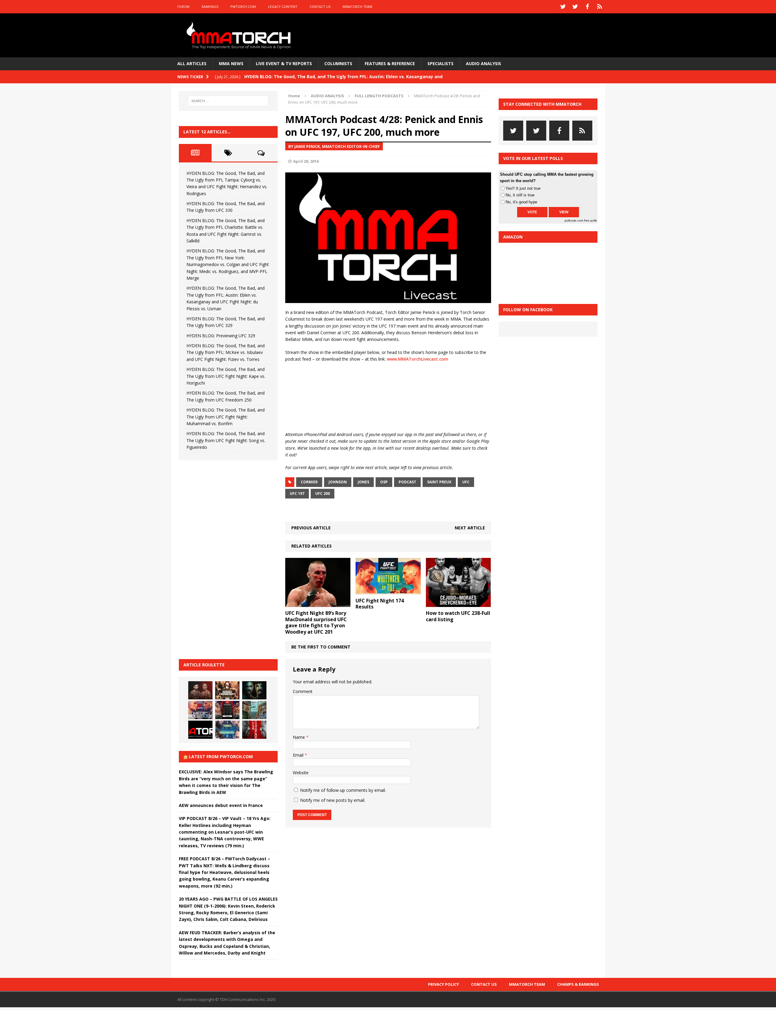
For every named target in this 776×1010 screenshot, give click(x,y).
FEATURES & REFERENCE (390, 63)
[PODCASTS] (599, 6)
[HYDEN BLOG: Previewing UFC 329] (200, 730)
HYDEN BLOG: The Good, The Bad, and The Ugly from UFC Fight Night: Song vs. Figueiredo (225, 440)
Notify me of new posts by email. (332, 800)
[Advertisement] (224, 559)
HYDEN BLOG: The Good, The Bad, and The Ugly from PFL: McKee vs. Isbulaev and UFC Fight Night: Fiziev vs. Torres (225, 352)
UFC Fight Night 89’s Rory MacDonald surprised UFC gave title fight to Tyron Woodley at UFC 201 (316, 622)
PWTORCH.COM (243, 6)
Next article (470, 528)
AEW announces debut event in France (221, 805)
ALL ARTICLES (191, 63)
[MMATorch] (240, 35)
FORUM (183, 6)
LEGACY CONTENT (282, 6)
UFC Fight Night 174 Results (380, 603)
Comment (303, 691)
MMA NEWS (231, 63)
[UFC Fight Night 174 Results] (388, 591)
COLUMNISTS (338, 63)
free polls (590, 220)
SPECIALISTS (440, 63)
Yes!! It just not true (523, 188)
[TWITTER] (563, 6)
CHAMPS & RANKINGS (578, 984)
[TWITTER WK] (575, 6)
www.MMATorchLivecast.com (417, 359)
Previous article (311, 528)
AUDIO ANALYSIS (483, 63)
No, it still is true (520, 195)
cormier (309, 482)
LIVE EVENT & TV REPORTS (284, 63)
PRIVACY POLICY (443, 984)
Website (301, 772)
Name (299, 737)
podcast (407, 482)
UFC (466, 482)
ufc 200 (322, 493)
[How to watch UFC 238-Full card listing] (458, 603)
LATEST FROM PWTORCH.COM (221, 756)
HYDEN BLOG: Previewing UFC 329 (220, 335)
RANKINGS (210, 6)
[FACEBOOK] (587, 6)
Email (299, 755)
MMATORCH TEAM (357, 6)
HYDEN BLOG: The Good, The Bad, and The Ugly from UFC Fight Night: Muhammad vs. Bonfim (225, 416)
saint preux (439, 482)
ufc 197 (297, 493)
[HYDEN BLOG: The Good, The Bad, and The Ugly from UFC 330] (227, 690)
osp (384, 482)
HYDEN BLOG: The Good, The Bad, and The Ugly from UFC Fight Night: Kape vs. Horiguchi (225, 376)
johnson (338, 482)
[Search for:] (228, 101)
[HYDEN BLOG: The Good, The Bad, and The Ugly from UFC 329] (254, 710)
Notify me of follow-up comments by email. (343, 790)
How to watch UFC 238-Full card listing (458, 616)
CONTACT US (319, 6)
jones (363, 482)
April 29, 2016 (306, 161)
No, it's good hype (521, 202)
